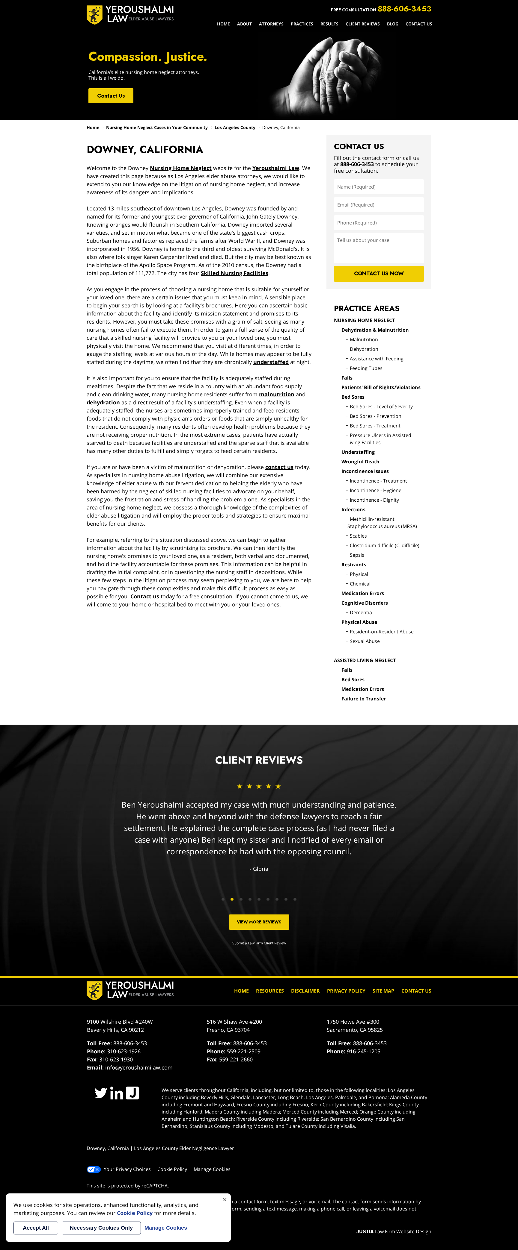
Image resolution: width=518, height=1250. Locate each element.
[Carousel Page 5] (259, 899)
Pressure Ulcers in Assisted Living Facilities (379, 439)
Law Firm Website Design (393, 1231)
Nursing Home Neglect (181, 168)
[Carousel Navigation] (259, 898)
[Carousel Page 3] (241, 899)
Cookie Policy (172, 1169)
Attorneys (271, 24)
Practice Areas (367, 308)
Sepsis (357, 555)
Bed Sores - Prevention (375, 416)
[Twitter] (100, 1093)
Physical (359, 574)
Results (329, 24)
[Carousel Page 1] (223, 899)
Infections (353, 509)
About (244, 24)
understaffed (271, 361)
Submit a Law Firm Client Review (259, 943)
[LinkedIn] (116, 1093)
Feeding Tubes (366, 368)
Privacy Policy (346, 990)
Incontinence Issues (365, 471)
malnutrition (276, 394)
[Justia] (132, 1093)
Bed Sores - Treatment (375, 425)
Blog (392, 24)
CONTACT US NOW (379, 273)
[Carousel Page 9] (294, 899)
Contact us (144, 596)
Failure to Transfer (363, 698)
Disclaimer (305, 990)
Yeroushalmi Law (275, 168)
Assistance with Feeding (376, 358)
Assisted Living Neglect (365, 660)
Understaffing (358, 452)
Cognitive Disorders (364, 603)
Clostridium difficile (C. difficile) (384, 545)
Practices (302, 24)
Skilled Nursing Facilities (234, 273)
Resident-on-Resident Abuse (382, 631)
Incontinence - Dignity (374, 500)
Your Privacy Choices (127, 1169)
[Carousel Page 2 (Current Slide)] (232, 899)
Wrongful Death (360, 461)
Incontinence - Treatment (378, 480)
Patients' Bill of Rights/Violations (381, 387)
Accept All (36, 1228)
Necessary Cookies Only (101, 1228)
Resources (270, 990)
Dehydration (364, 349)
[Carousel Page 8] (285, 899)
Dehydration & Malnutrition (375, 330)
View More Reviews (259, 922)
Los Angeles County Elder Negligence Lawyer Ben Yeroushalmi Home (130, 15)
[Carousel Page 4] (250, 899)
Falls (347, 377)
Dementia (361, 612)
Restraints (353, 564)
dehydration (103, 402)
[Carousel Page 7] (276, 899)
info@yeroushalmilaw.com (139, 1067)
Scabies (358, 536)
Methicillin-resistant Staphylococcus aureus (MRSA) (382, 523)
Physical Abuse (359, 622)
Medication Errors (362, 593)
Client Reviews (363, 24)
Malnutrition (364, 339)
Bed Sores (353, 397)
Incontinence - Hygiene (375, 490)
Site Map (383, 990)
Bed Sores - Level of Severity (381, 406)
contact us (279, 467)
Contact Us (419, 24)
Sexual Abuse (365, 641)
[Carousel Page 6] (267, 899)
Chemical (360, 583)
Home (223, 24)
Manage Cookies (212, 1169)
